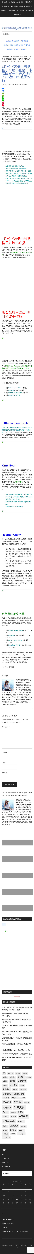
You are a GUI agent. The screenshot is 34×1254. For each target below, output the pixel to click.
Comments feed (6, 1162)
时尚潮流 (7, 1102)
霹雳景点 (5, 1130)
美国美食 (5, 1126)
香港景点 (5, 1134)
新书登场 (15, 1089)
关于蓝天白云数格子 (8, 1219)
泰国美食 (5, 1117)
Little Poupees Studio (15, 388)
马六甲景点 (21, 1134)
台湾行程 (28, 1077)
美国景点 (21, 1121)
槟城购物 (5, 1112)
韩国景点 (21, 1130)
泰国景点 (20, 1112)
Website (4, 773)
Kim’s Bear (11, 390)
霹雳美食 (13, 1130)
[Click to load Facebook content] (4, 924)
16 (30, 1195)
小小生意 (22, 1085)
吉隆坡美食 (22, 1081)
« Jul (3, 1213)
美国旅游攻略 (9, 1121)
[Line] (17, 99)
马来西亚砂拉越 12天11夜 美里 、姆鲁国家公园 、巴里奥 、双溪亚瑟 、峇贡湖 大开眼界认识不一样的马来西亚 (18, 173)
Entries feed (5, 1158)
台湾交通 (25, 1073)
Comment (5, 727)
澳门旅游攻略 (15, 56)
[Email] (17, 107)
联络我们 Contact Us (8, 1223)
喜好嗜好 (13, 1085)
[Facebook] (17, 89)
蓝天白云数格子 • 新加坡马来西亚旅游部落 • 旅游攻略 (17, 23)
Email (4, 763)
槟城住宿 (26, 1102)
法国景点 (13, 1112)
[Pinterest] (17, 104)
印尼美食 (17, 1073)
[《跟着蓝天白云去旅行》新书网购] (17, 931)
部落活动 (14, 1126)
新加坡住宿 (23, 1089)
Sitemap (4, 1227)
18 (8, 1199)
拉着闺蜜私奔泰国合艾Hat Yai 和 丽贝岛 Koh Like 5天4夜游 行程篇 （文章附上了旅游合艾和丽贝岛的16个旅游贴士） (18, 181)
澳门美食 (13, 1116)
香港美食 (13, 1134)
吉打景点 (5, 1081)
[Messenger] (17, 92)
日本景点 (22, 1098)
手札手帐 (6, 1089)
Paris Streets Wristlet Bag (14, 507)
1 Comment (23, 84)
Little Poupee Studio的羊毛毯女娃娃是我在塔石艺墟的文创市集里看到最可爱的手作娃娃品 (17, 430)
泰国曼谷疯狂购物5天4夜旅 (14, 166)
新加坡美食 (19, 1094)
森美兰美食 (18, 1102)
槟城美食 (19, 1107)
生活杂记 (23, 1116)
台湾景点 (12, 1077)
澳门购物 (24, 56)
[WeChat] (17, 94)
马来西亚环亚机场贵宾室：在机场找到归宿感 (17, 1054)
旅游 (7, 56)
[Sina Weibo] (17, 102)
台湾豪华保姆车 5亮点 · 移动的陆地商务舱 (16, 1050)
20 (17, 1199)
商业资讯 (5, 1085)
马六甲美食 (6, 1138)
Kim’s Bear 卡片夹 (14, 395)
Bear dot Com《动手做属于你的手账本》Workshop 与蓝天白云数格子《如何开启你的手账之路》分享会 (18, 496)
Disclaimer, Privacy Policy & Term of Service (15, 1231)
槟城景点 (7, 1107)
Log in (3, 1154)
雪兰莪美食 (23, 1126)
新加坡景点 (7, 1094)
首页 (3, 56)
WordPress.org (6, 1166)
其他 (4, 1073)
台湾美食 (21, 1077)
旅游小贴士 (15, 1098)
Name (4, 753)
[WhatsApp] (17, 97)
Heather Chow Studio (15, 393)
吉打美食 (12, 1081)
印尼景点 (10, 1073)
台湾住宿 (5, 1077)
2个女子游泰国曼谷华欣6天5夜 (15, 169)
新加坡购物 (6, 1098)
